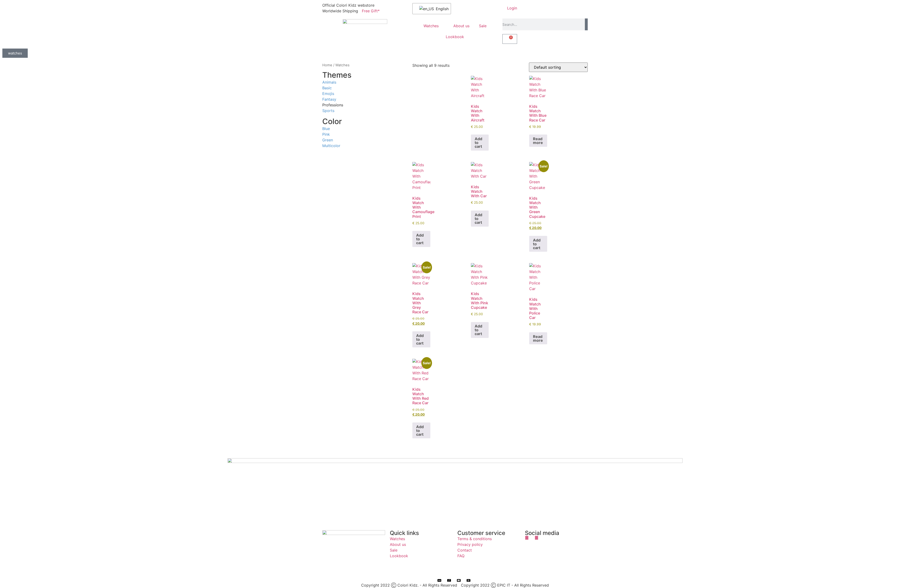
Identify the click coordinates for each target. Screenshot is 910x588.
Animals (329, 82)
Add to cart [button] (478, 142)
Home (327, 65)
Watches (431, 25)
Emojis (328, 93)
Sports (328, 110)
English (440, 8)
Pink (326, 134)
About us (461, 25)
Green (327, 139)
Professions (332, 104)
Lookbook (455, 36)
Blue (326, 128)
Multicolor (331, 145)
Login (512, 8)
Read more (538, 140)
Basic (327, 87)
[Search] (586, 24)
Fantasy (329, 99)
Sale (483, 25)
